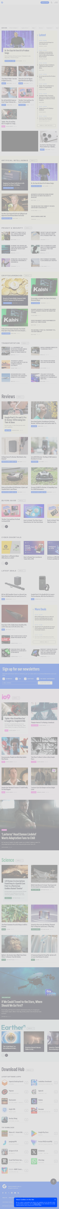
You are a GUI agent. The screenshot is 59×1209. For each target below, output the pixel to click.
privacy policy (37, 1203)
